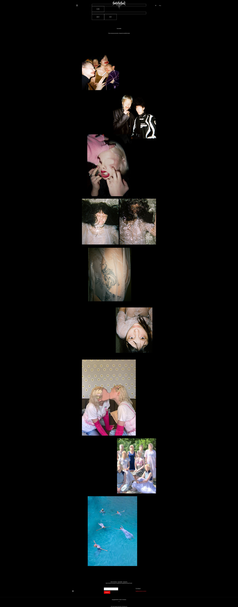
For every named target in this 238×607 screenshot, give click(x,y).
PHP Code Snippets (114, 606)
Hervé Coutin (129, 583)
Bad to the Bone (109, 583)
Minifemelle (127, 33)
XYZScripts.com (124, 606)
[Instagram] (119, 601)
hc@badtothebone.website (141, 591)
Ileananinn (121, 33)
